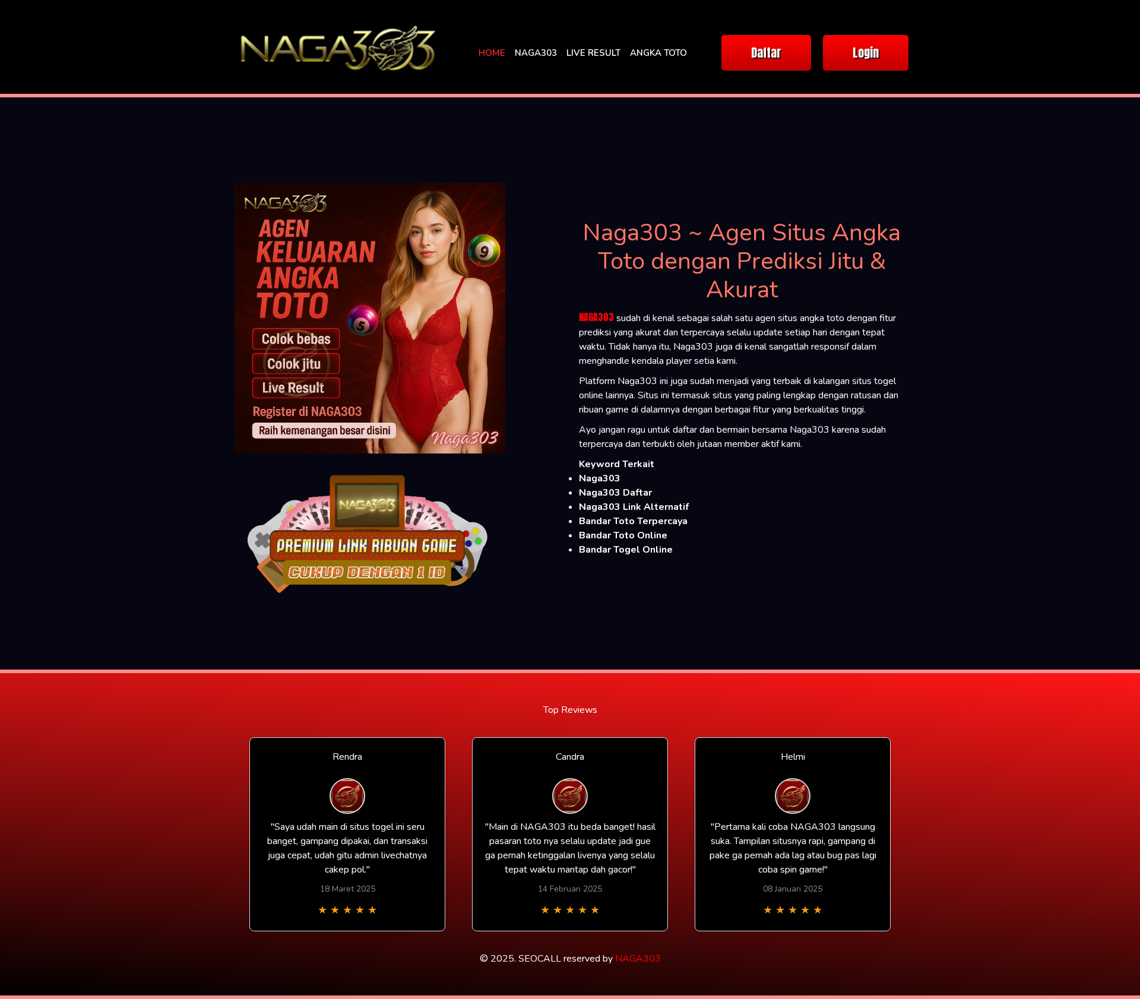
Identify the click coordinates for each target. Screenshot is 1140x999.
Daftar (766, 52)
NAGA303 (536, 53)
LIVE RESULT (593, 53)
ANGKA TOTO (658, 53)
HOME (492, 53)
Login (866, 52)
